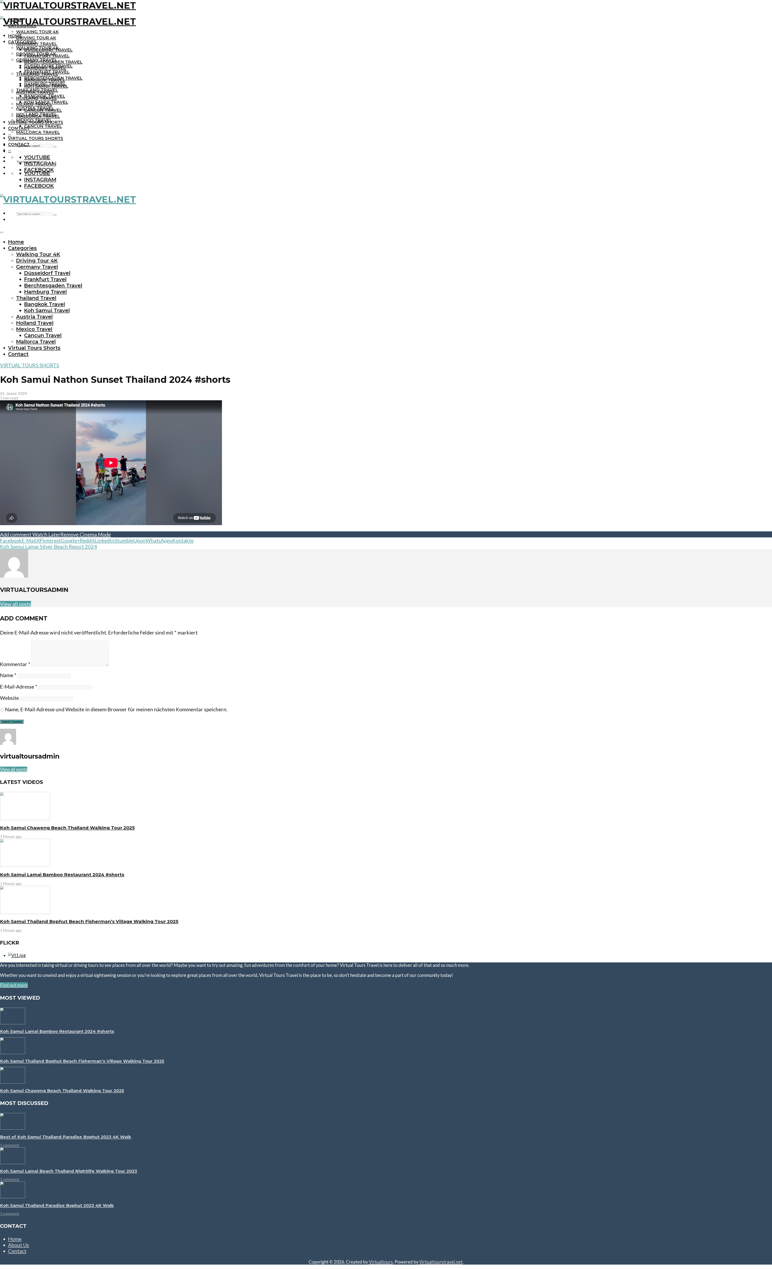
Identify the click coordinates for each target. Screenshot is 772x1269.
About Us (18, 1245)
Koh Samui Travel (46, 102)
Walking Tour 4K (37, 31)
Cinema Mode (95, 534)
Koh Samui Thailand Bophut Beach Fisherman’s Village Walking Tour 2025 (89, 921)
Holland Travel (36, 114)
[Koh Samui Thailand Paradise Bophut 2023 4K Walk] (12, 1196)
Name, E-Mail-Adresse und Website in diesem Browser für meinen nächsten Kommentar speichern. (116, 709)
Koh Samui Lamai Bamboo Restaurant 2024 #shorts (62, 874)
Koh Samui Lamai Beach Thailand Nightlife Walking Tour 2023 (68, 1171)
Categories (22, 41)
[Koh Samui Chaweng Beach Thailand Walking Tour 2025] (25, 818)
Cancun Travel (43, 126)
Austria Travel (35, 108)
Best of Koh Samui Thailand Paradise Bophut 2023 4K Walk (65, 1136)
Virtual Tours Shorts (35, 138)
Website (9, 698)
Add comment (15, 534)
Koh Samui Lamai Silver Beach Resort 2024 (48, 546)
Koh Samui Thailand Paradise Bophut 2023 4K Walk (57, 1205)
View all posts (15, 604)
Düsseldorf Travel (48, 65)
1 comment (9, 1145)
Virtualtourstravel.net (441, 1262)
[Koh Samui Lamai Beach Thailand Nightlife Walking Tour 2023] (12, 1162)
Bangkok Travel (44, 96)
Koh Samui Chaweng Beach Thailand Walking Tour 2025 (67, 828)
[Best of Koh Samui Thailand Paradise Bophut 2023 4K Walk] (12, 1128)
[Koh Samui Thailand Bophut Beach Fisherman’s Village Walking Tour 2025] (25, 912)
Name (8, 675)
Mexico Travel (34, 120)
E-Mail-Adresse (18, 687)
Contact (19, 128)
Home (15, 35)
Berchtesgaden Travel (53, 77)
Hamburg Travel (45, 83)
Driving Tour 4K (36, 37)
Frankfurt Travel (47, 71)
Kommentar (15, 664)
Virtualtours (381, 1262)
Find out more (14, 985)
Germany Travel (36, 43)
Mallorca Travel (38, 132)
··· (9, 134)
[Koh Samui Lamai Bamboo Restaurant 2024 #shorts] (25, 865)
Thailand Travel (37, 89)
